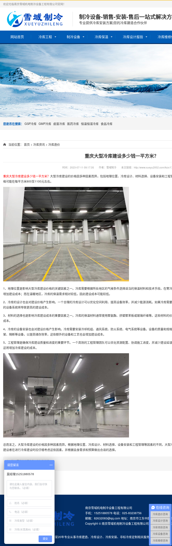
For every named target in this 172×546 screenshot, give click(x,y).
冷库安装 (111, 537)
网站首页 (17, 36)
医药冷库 (73, 124)
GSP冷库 (30, 124)
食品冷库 (106, 124)
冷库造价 (54, 144)
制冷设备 (73, 36)
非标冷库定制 (129, 537)
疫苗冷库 (59, 124)
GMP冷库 (45, 124)
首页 (27, 144)
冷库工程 (45, 36)
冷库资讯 (39, 144)
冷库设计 (96, 537)
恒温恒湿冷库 (90, 124)
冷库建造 (82, 537)
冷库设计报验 (133, 36)
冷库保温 (101, 36)
